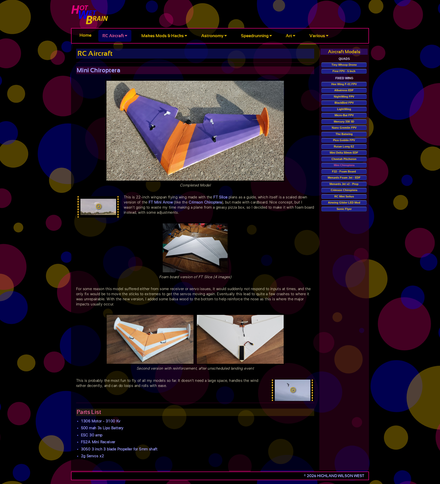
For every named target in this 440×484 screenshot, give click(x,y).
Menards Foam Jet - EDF (344, 177)
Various (317, 35)
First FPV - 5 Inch (344, 71)
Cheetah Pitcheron (344, 158)
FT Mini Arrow (161, 202)
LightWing (344, 109)
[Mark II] (292, 390)
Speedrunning (255, 35)
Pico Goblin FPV (344, 140)
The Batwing (344, 134)
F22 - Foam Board (344, 171)
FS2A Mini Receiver (98, 442)
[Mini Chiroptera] (98, 207)
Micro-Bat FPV (344, 115)
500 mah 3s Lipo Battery (102, 428)
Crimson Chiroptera (205, 202)
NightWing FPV (344, 96)
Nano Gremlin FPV (344, 127)
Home (85, 35)
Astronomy (212, 35)
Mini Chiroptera (344, 165)
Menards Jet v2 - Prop (344, 183)
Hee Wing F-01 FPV (344, 84)
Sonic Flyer (344, 208)
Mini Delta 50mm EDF (344, 152)
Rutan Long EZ (344, 146)
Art (289, 35)
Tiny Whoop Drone (344, 64)
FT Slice (220, 197)
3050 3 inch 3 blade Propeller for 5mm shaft (119, 449)
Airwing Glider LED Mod (344, 202)
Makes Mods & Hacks (163, 35)
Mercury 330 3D (344, 121)
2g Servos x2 (92, 456)
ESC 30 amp (92, 435)
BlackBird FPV (344, 102)
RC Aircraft (113, 35)
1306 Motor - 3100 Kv (101, 421)
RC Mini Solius (344, 196)
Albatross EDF (344, 90)
